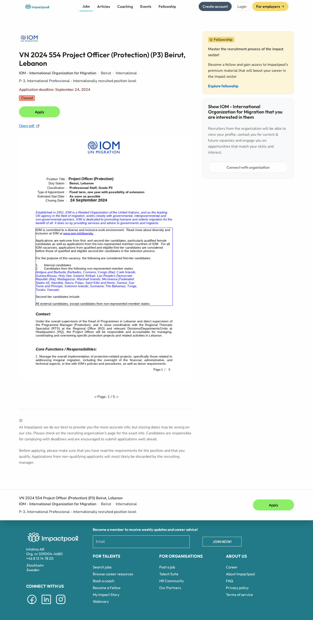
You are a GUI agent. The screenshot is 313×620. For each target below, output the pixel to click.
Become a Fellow (107, 587)
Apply (39, 112)
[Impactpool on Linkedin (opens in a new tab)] (46, 605)
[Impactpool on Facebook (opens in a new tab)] (32, 605)
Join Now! (222, 541)
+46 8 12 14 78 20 (40, 558)
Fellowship (167, 6)
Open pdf (27, 125)
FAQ (229, 581)
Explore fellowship (223, 86)
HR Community (171, 581)
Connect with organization (248, 167)
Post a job (167, 567)
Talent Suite (168, 574)
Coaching (125, 6)
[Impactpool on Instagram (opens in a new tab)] (60, 605)
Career (232, 567)
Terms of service (239, 594)
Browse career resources (113, 574)
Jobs (86, 6)
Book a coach (103, 581)
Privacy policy (237, 587)
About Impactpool (240, 574)
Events (145, 6)
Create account (215, 6)
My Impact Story (106, 594)
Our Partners (170, 587)
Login (242, 6)
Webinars (101, 601)
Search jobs (102, 567)
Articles (103, 6)
